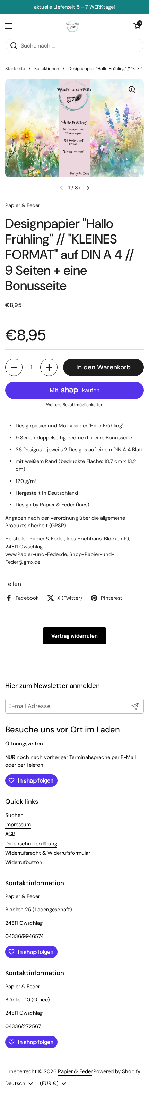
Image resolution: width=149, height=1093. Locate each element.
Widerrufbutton (23, 862)
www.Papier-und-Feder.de (36, 554)
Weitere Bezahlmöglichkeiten (74, 405)
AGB (10, 833)
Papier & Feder (75, 1071)
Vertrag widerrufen (74, 635)
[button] (14, 367)
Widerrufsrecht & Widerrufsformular (47, 852)
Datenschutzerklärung (31, 843)
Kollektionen (46, 68)
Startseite (15, 68)
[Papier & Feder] (73, 26)
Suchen (14, 815)
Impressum (18, 824)
